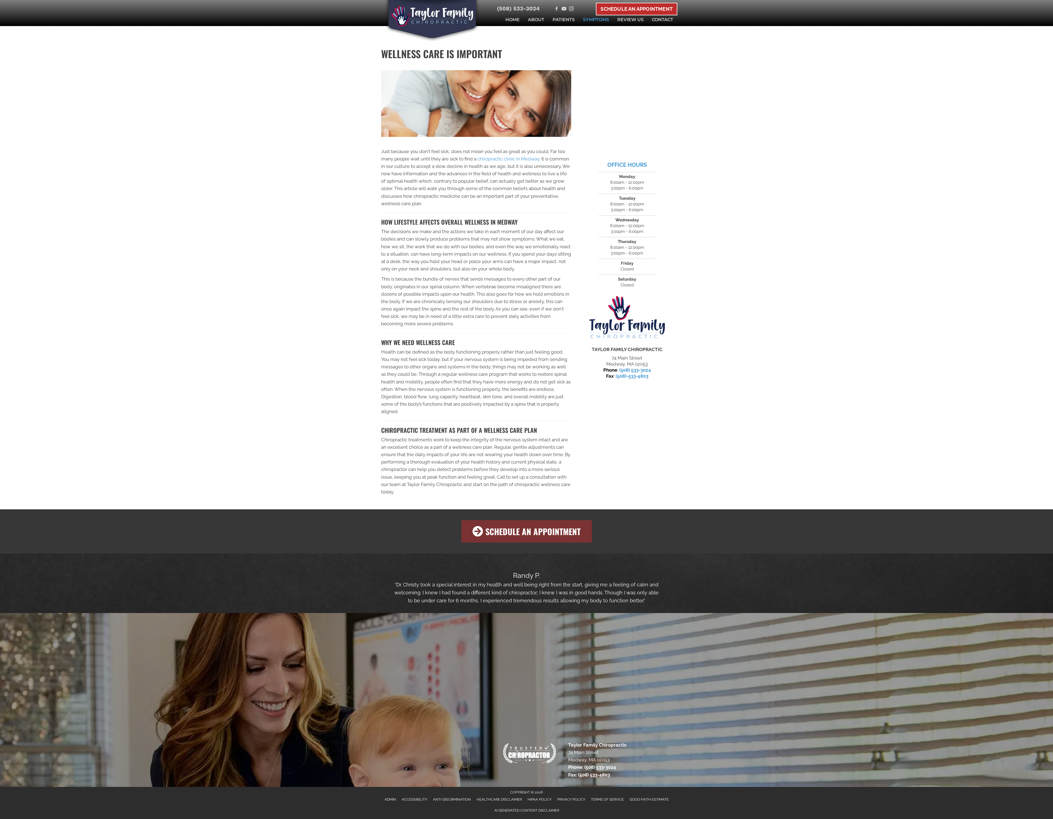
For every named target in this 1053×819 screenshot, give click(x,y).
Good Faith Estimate (649, 799)
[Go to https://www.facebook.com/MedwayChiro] (556, 9)
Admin (390, 799)
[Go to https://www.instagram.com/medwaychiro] (571, 9)
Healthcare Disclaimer (499, 799)
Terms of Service (607, 799)
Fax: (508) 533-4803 (589, 775)
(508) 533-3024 (518, 8)
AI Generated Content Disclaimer (526, 810)
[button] (527, 531)
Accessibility (414, 799)
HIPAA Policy (539, 799)
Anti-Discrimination (452, 799)
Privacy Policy (571, 799)
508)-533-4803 (632, 376)
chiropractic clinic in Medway (508, 159)
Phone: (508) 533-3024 (592, 767)
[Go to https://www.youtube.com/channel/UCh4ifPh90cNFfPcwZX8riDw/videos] (564, 9)
